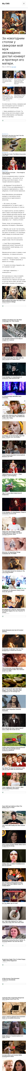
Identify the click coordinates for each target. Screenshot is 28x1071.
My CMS (5, 3)
